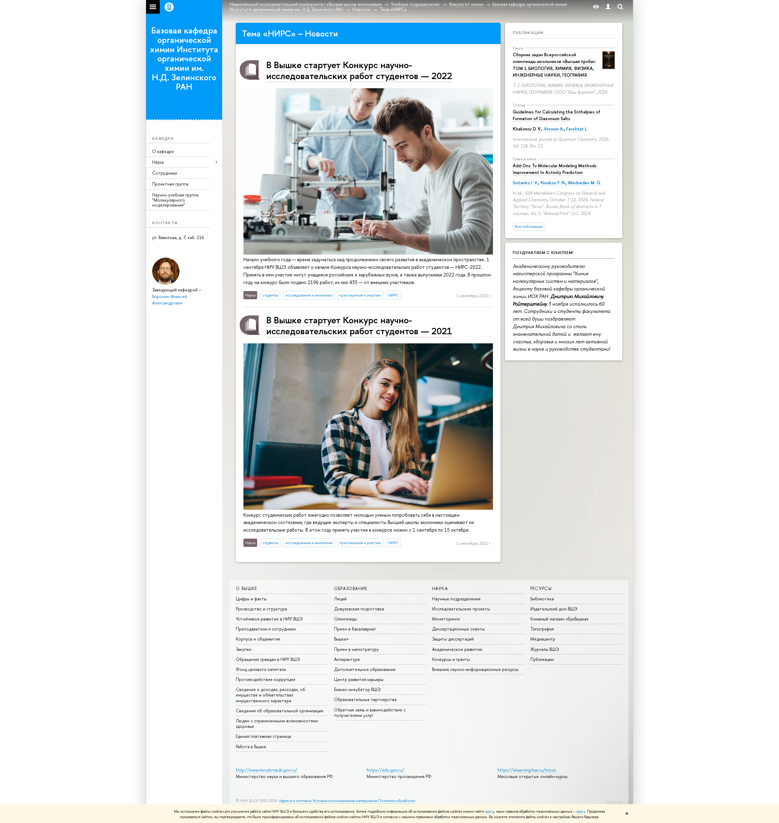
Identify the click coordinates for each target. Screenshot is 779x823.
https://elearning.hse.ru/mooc (527, 770)
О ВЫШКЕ (246, 588)
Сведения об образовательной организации (279, 711)
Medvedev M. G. (584, 183)
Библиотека (542, 599)
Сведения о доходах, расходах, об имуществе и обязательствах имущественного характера (270, 694)
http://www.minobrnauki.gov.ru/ (266, 770)
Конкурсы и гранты (451, 659)
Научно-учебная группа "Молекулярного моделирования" (175, 200)
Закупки (243, 649)
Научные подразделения (456, 599)
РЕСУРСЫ (541, 588)
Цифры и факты (251, 599)
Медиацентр (542, 639)
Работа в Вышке (251, 746)
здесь (489, 811)
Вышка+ (341, 639)
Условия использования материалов (345, 800)
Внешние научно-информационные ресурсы (475, 669)
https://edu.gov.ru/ (385, 770)
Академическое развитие (457, 649)
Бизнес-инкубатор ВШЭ (357, 689)
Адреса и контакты (295, 800)
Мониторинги (446, 619)
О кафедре (163, 151)
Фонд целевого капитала (261, 669)
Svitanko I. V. (525, 183)
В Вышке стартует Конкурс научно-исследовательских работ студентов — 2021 (359, 325)
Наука (158, 162)
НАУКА (440, 588)
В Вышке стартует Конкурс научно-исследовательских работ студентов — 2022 (359, 70)
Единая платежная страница (263, 736)
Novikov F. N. (553, 183)
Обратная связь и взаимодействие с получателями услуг (370, 712)
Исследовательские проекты (461, 609)
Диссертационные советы (458, 629)
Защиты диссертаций (453, 639)
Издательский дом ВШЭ (553, 609)
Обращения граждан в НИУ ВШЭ (268, 659)
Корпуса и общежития (258, 639)
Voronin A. (554, 129)
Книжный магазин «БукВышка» (559, 619)
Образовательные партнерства (365, 699)
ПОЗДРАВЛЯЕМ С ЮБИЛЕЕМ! (543, 252)
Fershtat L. (577, 129)
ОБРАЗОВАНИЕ (351, 588)
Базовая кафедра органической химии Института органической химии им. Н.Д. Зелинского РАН (184, 58)
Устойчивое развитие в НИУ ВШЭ (269, 619)
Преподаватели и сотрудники (266, 629)
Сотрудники (164, 173)
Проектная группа (170, 184)
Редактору (614, 802)
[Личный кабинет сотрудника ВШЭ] (608, 7)
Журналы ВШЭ (544, 649)
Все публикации (529, 226)
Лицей (340, 599)
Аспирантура (347, 659)
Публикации (528, 32)
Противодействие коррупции (265, 679)
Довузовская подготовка (359, 609)
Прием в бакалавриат (355, 629)
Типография (542, 629)
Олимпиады (345, 619)
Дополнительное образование (365, 669)
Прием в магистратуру (356, 649)
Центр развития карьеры (358, 679)
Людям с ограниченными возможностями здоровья (277, 723)
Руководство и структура (261, 609)
